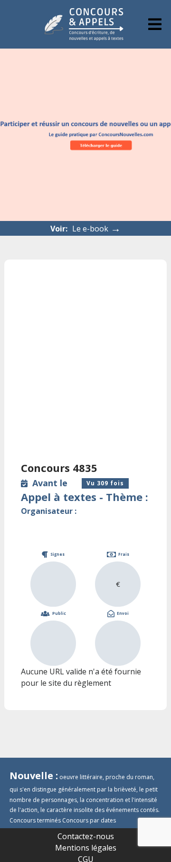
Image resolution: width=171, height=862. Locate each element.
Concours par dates (89, 820)
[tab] (155, 24)
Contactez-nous (85, 836)
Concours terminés (35, 820)
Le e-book (96, 228)
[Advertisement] (85, 366)
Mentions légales (85, 847)
